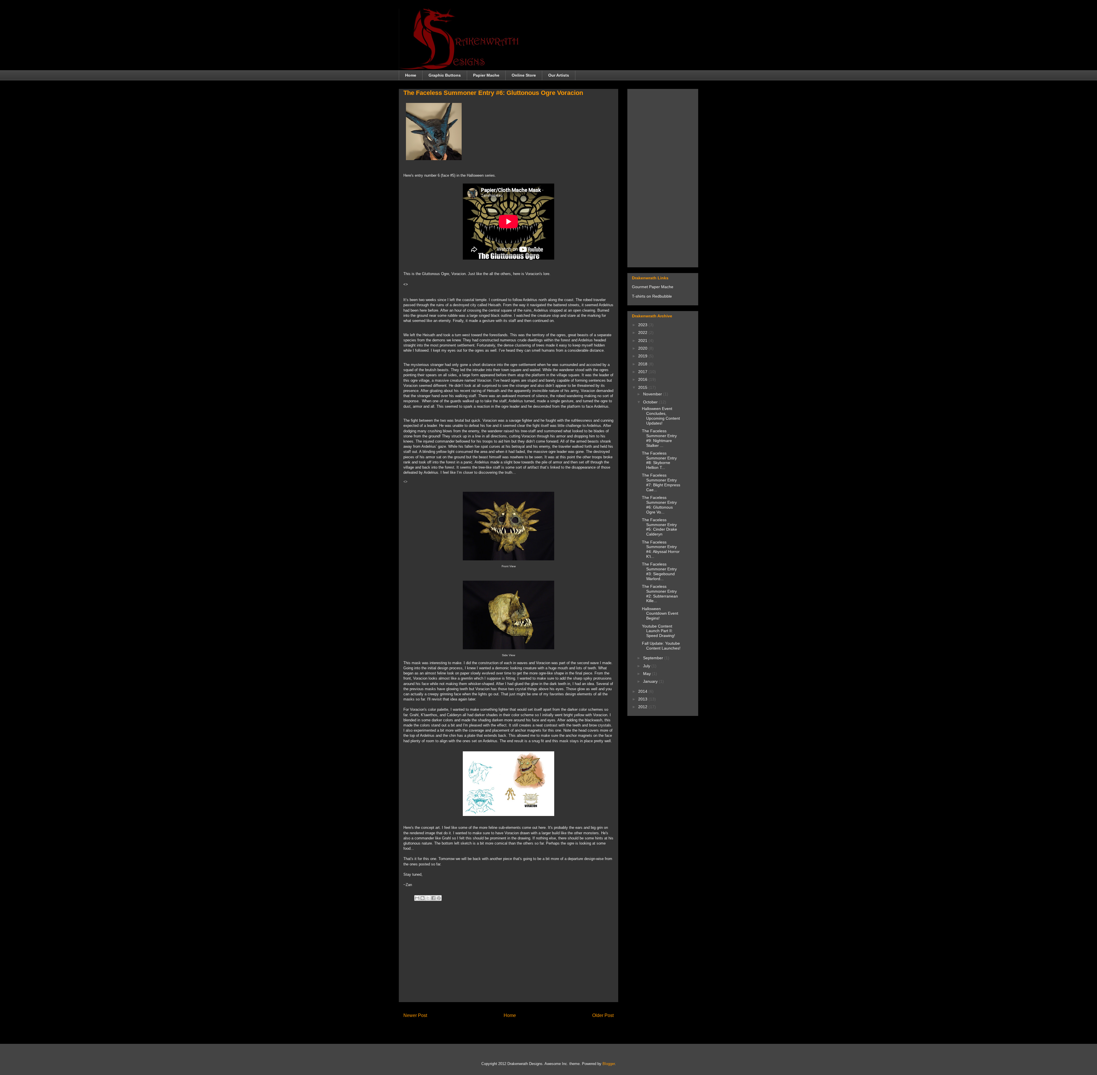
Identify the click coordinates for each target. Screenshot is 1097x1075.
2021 (643, 340)
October (651, 402)
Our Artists (558, 75)
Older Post (603, 1015)
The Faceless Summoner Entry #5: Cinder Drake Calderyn (659, 526)
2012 (643, 706)
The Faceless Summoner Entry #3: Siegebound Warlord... (659, 571)
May (647, 673)
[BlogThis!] (422, 898)
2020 (643, 348)
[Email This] (417, 898)
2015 (643, 387)
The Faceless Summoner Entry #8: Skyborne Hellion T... (659, 460)
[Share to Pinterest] (439, 898)
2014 (643, 691)
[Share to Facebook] (433, 898)
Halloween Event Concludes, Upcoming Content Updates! (661, 415)
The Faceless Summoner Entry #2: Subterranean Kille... (660, 593)
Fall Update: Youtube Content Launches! (661, 645)
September (653, 658)
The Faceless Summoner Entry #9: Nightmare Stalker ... (659, 438)
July (647, 666)
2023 (643, 324)
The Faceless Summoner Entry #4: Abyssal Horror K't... (661, 549)
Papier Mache (486, 75)
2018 (643, 364)
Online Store (524, 75)
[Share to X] (428, 898)
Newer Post (415, 1015)
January (651, 681)
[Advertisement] (508, 957)
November (653, 394)
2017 (643, 371)
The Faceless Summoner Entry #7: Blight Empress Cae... (661, 482)
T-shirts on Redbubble (652, 296)
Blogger (608, 1064)
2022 (643, 332)
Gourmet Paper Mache (652, 286)
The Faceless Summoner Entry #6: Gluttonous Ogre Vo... (659, 504)
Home (410, 75)
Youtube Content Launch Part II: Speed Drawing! (658, 631)
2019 (643, 356)
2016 (643, 379)
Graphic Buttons (445, 75)
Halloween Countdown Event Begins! (660, 613)
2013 (643, 699)
